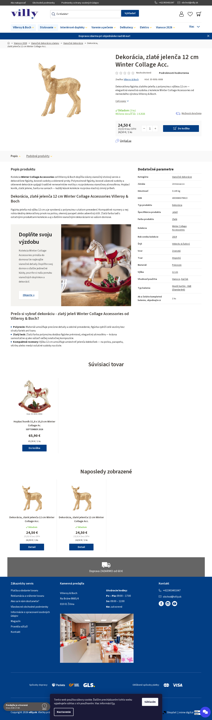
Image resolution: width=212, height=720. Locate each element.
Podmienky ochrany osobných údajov (80, 3)
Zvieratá (176, 251)
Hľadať (130, 13)
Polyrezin (176, 265)
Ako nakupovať (18, 3)
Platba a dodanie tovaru (24, 590)
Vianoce (176, 279)
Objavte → (29, 295)
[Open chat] (205, 712)
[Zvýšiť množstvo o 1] (155, 128)
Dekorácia (177, 205)
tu (113, 703)
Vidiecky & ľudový (181, 244)
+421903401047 (166, 2)
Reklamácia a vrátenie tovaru (27, 596)
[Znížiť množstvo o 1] (144, 128)
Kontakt (15, 632)
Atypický (176, 258)
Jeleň (175, 212)
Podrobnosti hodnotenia (174, 73)
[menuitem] (23, 27)
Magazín (15, 621)
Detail (32, 547)
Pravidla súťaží (19, 626)
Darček (184, 279)
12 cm (175, 272)
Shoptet (172, 712)
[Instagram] (167, 603)
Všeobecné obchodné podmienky (29, 607)
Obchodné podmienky (44, 3)
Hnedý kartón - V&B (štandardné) (181, 288)
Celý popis (120, 101)
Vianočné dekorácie (182, 177)
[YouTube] (174, 603)
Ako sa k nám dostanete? (25, 601)
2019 (174, 237)
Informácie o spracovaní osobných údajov (30, 614)
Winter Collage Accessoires (179, 228)
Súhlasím (150, 702)
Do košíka (184, 128)
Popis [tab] (14, 156)
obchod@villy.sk (190, 2)
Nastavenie (64, 712)
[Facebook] (161, 603)
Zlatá (174, 219)
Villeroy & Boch (131, 79)
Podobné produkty (37, 156)
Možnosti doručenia (191, 113)
